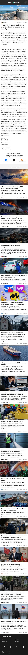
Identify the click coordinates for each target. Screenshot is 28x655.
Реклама (3, 639)
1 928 (25, 632)
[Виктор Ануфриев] (2, 22)
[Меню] (2, 2)
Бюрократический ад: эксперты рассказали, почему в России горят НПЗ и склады (13, 217)
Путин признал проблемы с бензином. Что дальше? (12, 479)
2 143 (25, 545)
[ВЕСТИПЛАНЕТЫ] (2, 574)
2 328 (25, 402)
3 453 (25, 226)
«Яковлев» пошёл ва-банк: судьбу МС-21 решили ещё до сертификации (12, 187)
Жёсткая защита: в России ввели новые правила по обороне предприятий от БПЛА (13, 333)
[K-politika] (2, 313)
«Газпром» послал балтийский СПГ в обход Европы (13, 363)
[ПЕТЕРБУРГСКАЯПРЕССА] (2, 198)
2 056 (25, 602)
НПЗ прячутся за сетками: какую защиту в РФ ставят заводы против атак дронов (13, 450)
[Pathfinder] (2, 632)
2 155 (25, 516)
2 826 (25, 256)
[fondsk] (2, 256)
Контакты (17, 639)
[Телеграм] (4, 647)
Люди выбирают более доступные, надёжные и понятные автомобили (14, 276)
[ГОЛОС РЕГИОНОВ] (2, 226)
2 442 (25, 373)
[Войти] (25, 2)
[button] (2, 148)
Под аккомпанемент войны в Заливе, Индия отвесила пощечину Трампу (13, 509)
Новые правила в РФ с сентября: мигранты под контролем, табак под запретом (13, 593)
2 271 (25, 459)
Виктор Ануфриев (6, 139)
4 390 (25, 197)
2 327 (25, 431)
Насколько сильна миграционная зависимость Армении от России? (14, 622)
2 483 (25, 343)
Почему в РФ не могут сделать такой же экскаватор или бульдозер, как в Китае (12, 422)
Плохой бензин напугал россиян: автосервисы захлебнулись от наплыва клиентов (14, 536)
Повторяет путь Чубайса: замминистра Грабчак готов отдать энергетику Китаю (12, 565)
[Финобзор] (14, 2)
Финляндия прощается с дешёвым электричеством (10, 246)
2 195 (25, 489)
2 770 (25, 283)
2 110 (25, 573)
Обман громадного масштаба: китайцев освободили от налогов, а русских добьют (12, 303)
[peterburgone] (2, 459)
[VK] (17, 647)
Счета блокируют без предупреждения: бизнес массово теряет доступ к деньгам (12, 393)
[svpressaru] (2, 283)
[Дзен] (24, 647)
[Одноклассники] (11, 647)
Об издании (4, 641)
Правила (16, 641)
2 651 (25, 313)
